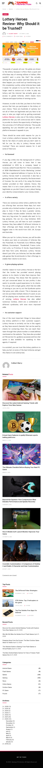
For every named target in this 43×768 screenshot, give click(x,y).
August (8, 729)
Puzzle (4, 693)
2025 (6, 708)
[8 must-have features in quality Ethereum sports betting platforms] (21, 422)
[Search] (40, 3)
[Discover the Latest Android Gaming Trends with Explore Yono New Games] (21, 389)
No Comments (8, 36)
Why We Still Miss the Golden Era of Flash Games (18, 634)
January (8, 742)
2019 (6, 744)
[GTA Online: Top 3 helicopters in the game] (8, 603)
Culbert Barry (13, 33)
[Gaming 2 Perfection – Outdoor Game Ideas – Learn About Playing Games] (21, 3)
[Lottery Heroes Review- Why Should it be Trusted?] (21, 52)
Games (5, 14)
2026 (6, 706)
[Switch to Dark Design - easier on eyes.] (36, 3)
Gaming (4, 678)
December (9, 721)
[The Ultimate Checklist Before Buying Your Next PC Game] (21, 454)
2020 (6, 719)
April (7, 735)
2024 (6, 710)
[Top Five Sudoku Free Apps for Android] (8, 613)
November (9, 723)
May (7, 733)
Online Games (6, 684)
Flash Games (6, 671)
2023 (6, 713)
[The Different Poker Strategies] (8, 593)
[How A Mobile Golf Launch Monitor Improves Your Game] (21, 518)
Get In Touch (21, 757)
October (8, 725)
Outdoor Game (7, 687)
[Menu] (3, 3)
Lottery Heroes (8, 117)
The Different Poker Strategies (26, 590)
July (7, 731)
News (4, 681)
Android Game (7, 668)
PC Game (5, 690)
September (9, 727)
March (8, 737)
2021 (6, 717)
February (9, 739)
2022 (6, 715)
